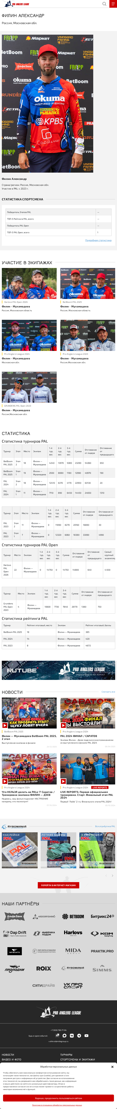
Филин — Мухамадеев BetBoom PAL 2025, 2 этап (29, 737)
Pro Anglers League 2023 (75, 353)
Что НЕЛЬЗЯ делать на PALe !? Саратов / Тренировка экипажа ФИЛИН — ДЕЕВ (28, 793)
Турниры (66, 1054)
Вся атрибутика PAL (105, 826)
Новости (8, 1054)
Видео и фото (11, 1059)
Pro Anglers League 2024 (17, 353)
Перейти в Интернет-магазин (58, 885)
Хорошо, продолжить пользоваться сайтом (58, 1098)
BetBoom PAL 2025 (72, 301)
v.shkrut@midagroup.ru (58, 1041)
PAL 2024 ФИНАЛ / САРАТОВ (78, 736)
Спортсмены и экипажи (77, 1059)
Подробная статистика (98, 240)
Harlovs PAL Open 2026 (16, 301)
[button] (112, 1066)
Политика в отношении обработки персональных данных (57, 1105)
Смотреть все (108, 691)
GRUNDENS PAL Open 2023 (17, 405)
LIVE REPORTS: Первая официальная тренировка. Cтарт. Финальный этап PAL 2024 (86, 794)
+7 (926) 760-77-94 (58, 1030)
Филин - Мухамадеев (16, 306)
